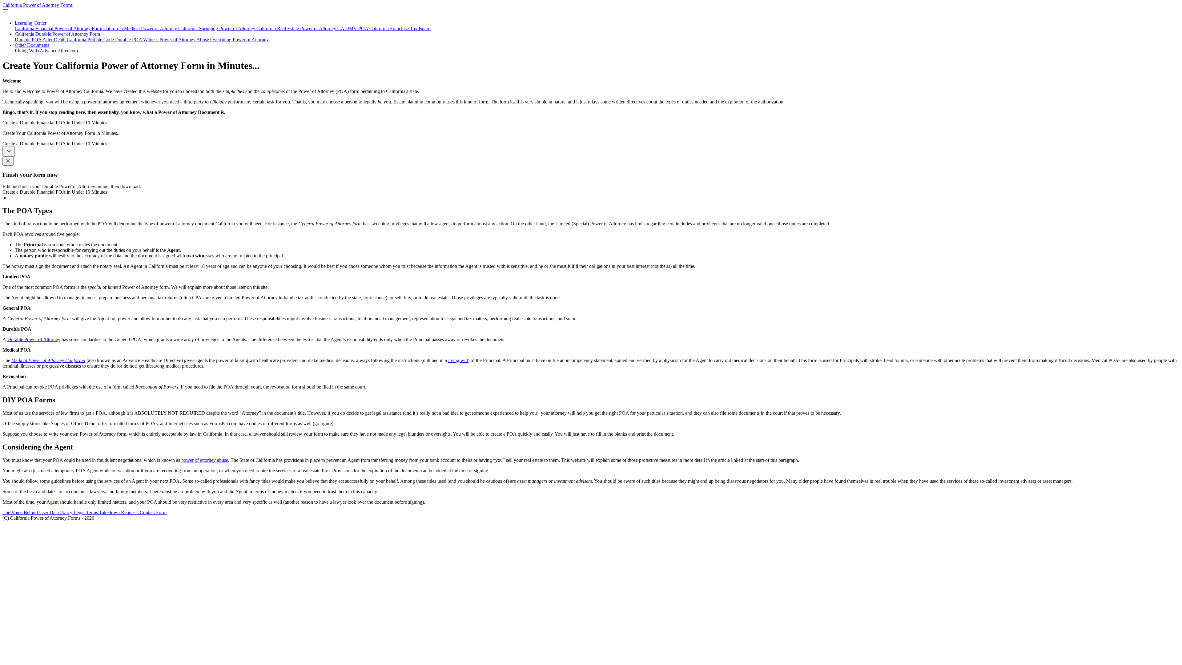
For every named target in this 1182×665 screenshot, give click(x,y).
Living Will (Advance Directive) (46, 50)
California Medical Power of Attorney (140, 28)
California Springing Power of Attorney (217, 28)
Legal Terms (86, 512)
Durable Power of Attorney (33, 339)
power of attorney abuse (204, 460)
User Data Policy (56, 512)
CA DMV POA (353, 28)
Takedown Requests (119, 512)
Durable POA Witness (137, 39)
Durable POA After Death (41, 39)
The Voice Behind (20, 512)
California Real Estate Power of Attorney (296, 28)
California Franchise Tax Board (400, 28)
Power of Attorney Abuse (184, 39)
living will (458, 360)
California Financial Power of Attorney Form (59, 28)
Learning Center (30, 23)
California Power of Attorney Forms (37, 5)
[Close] (8, 161)
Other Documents (32, 45)
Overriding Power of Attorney (239, 39)
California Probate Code (91, 39)
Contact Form (153, 512)
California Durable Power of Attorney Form (57, 34)
